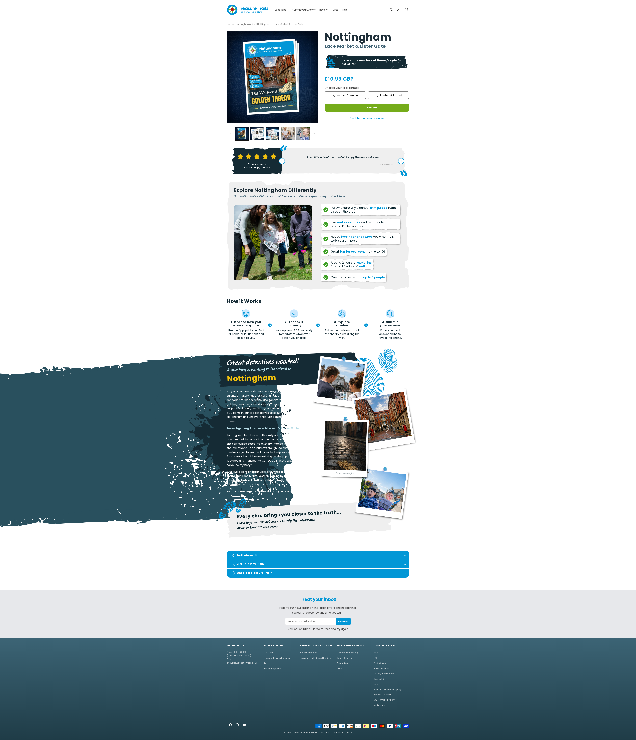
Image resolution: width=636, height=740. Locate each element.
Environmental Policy (384, 699)
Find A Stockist (381, 663)
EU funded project (272, 668)
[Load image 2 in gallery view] (257, 133)
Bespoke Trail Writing (347, 652)
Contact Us (379, 679)
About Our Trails (382, 668)
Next (401, 161)
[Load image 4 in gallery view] (287, 133)
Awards (267, 663)
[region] (268, 440)
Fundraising (343, 663)
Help (376, 652)
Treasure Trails (300, 732)
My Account (380, 705)
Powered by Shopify (319, 732)
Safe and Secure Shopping (387, 689)
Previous (282, 161)
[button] (282, 9)
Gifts (339, 668)
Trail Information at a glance (366, 118)
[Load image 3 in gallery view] (272, 133)
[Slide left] (230, 133)
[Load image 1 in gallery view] (242, 133)
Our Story (268, 652)
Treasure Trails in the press (277, 658)
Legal (376, 684)
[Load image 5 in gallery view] (303, 133)
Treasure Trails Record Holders (315, 658)
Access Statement (383, 694)
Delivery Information (384, 673)
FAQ (375, 658)
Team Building (344, 658)
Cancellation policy (342, 732)
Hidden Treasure (308, 652)
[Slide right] (314, 133)
